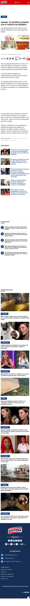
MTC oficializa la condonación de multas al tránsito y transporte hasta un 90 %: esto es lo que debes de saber (16, 254)
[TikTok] (21, 541)
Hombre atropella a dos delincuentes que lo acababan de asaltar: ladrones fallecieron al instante (16, 228)
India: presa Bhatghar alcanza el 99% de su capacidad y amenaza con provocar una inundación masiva (13, 402)
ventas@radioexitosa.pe (10, 555)
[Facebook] (7, 58)
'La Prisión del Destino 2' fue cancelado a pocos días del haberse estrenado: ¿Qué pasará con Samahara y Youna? (15, 517)
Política (4, 16)
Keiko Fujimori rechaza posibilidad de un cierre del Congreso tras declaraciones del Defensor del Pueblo (19, 192)
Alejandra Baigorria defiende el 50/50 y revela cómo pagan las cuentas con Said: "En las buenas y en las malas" (15, 431)
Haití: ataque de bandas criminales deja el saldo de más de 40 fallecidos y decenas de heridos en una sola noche (16, 247)
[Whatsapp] (2, 58)
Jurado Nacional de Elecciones (20, 138)
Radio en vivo (4, 578)
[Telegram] (13, 58)
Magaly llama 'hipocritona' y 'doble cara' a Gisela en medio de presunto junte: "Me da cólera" (15, 374)
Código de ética (5, 567)
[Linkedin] (10, 58)
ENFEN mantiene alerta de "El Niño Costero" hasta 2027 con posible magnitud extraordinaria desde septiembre (14, 489)
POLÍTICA (13, 140)
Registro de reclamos (6, 569)
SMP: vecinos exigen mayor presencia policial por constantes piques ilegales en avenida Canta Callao (15, 318)
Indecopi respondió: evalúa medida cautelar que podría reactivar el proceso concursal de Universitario (16, 241)
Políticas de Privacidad (7, 576)
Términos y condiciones (7, 574)
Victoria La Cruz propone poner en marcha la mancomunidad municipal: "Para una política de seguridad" (20, 152)
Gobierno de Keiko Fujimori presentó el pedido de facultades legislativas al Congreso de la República (19, 182)
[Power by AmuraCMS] (25, 592)
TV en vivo (3, 572)
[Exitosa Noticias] (4, 2)
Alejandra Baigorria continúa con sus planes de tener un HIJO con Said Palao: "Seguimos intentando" (14, 346)
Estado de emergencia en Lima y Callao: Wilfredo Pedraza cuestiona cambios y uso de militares (20, 162)
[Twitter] (4, 58)
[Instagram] (16, 541)
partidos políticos (5, 140)
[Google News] (19, 541)
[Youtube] (14, 541)
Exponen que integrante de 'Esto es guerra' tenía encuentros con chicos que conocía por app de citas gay (16, 234)
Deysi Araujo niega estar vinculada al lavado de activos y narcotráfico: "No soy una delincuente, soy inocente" (15, 460)
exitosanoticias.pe (9, 558)
